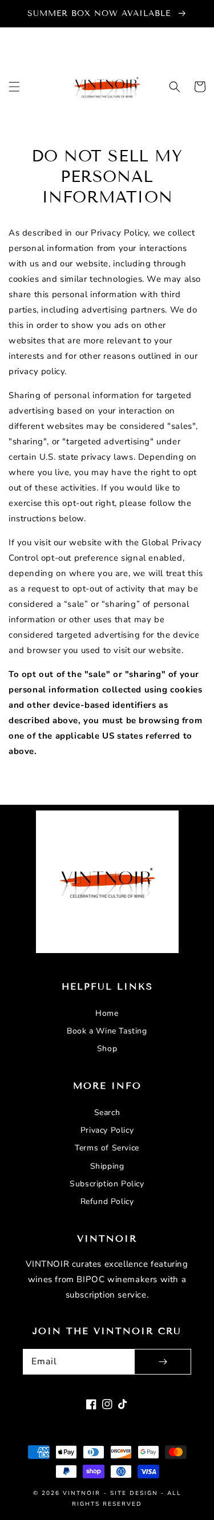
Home (106, 1013)
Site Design (134, 1493)
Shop (107, 1048)
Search (107, 1112)
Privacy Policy (107, 1130)
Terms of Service (107, 1147)
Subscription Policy (107, 1183)
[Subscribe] (162, 1362)
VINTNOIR (81, 1493)
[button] (14, 86)
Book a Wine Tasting (107, 1031)
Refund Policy (107, 1201)
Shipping (107, 1166)
